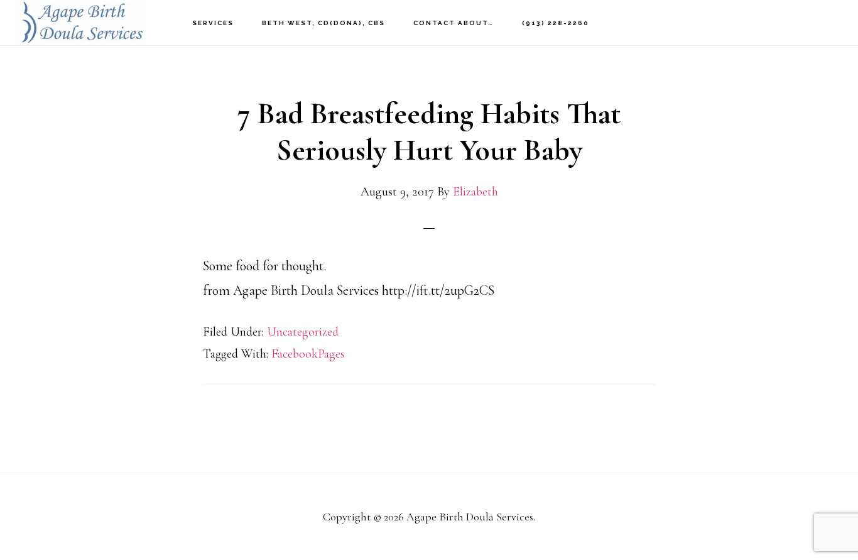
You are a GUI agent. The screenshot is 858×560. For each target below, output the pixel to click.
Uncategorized (303, 331)
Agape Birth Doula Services (81, 22)
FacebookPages (308, 353)
